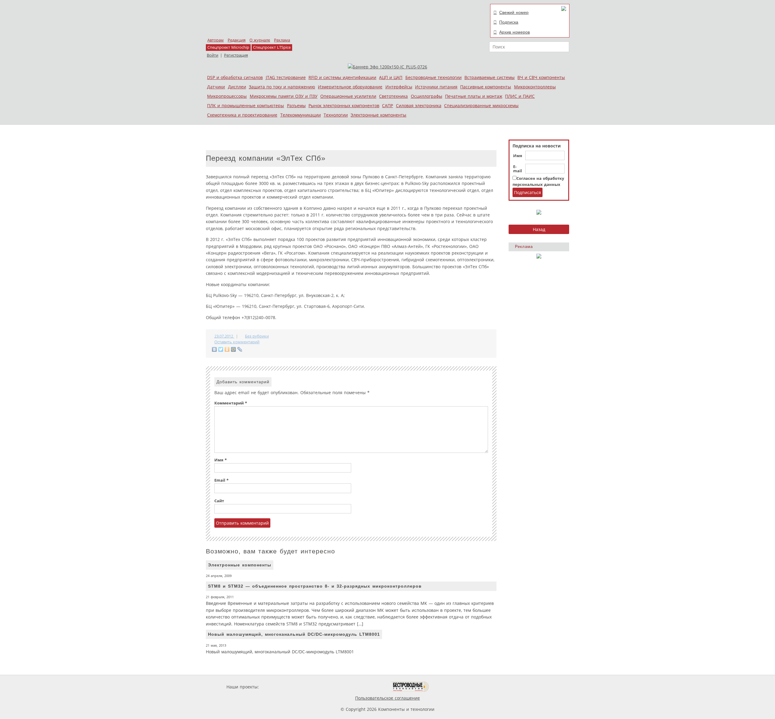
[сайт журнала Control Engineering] (450, 687)
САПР (387, 105)
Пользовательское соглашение (387, 698)
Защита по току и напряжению (282, 87)
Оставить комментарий (236, 342)
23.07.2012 (224, 336)
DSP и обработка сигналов (235, 77)
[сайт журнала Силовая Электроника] (280, 687)
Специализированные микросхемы (481, 105)
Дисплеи (237, 87)
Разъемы (296, 105)
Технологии (336, 115)
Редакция (237, 40)
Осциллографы (426, 96)
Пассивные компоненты (485, 87)
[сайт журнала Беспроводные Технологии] (410, 687)
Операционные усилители (348, 96)
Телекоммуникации (300, 115)
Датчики (216, 87)
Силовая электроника (418, 105)
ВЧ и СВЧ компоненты (541, 77)
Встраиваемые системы (489, 77)
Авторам (215, 40)
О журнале (259, 40)
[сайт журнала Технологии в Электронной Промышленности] (318, 687)
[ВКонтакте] (214, 349)
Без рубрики (257, 336)
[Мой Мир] (233, 349)
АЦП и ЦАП (390, 77)
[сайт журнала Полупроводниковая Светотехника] (363, 687)
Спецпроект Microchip (228, 47)
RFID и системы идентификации (342, 77)
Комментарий (230, 403)
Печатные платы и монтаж (473, 96)
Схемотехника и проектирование (242, 115)
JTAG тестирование (286, 77)
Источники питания (436, 87)
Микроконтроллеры (535, 87)
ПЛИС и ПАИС (520, 96)
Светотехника (393, 96)
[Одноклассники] (227, 349)
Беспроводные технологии (433, 77)
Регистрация (236, 55)
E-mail (517, 169)
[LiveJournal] (240, 349)
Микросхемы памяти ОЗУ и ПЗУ (284, 96)
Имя (517, 156)
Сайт (219, 500)
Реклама (282, 40)
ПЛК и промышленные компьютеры (245, 105)
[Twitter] (221, 349)
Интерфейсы (398, 87)
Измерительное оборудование (350, 87)
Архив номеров (514, 32)
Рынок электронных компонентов (343, 105)
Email (221, 480)
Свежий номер (514, 12)
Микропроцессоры (227, 96)
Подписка (508, 22)
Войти (212, 55)
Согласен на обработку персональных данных (538, 181)
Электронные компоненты (378, 115)
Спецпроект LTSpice (272, 47)
